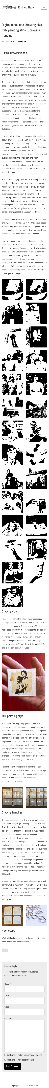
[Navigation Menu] (44, 7)
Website (7, 1006)
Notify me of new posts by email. (21, 1059)
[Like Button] (5, 950)
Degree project (22, 41)
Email (7, 995)
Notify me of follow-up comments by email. (25, 1054)
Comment (9, 1018)
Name (7, 983)
